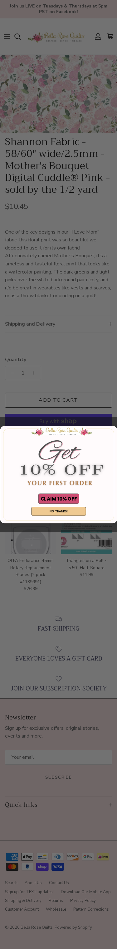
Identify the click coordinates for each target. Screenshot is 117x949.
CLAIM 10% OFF (58, 498)
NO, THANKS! (59, 511)
